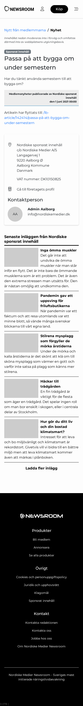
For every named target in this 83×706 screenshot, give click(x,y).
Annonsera (41, 547)
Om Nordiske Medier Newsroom (41, 646)
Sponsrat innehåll (41, 601)
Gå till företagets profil (35, 189)
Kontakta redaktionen (41, 623)
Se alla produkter (41, 555)
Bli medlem (41, 539)
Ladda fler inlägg (41, 468)
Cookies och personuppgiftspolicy (41, 577)
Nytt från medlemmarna (25, 30)
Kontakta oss (41, 630)
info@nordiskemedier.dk (49, 214)
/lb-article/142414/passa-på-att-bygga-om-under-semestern (37, 118)
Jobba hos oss (41, 638)
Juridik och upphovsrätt (41, 585)
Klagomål (41, 593)
